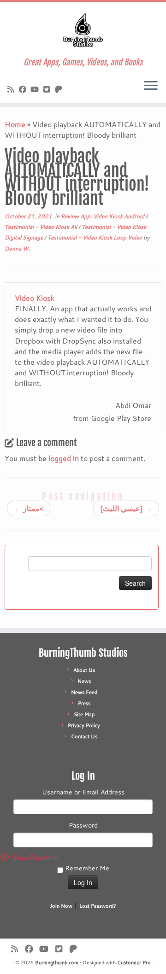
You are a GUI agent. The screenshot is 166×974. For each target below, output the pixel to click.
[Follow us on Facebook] (24, 89)
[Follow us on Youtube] (36, 89)
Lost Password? (97, 906)
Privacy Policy (84, 725)
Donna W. (17, 248)
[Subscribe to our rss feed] (12, 89)
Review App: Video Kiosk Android (103, 216)
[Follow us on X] (48, 89)
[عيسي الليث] (126, 508)
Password (83, 825)
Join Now (61, 906)
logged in (63, 458)
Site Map (84, 714)
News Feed (84, 692)
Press (84, 703)
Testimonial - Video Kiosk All (41, 227)
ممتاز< (28, 508)
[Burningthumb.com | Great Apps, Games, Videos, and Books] (83, 30)
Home (15, 124)
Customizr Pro (134, 962)
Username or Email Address (83, 792)
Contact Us (84, 736)
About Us (84, 670)
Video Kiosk (34, 297)
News (84, 681)
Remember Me (86, 868)
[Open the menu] (151, 86)
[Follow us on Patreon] (60, 89)
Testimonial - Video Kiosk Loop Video (95, 237)
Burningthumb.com (56, 962)
